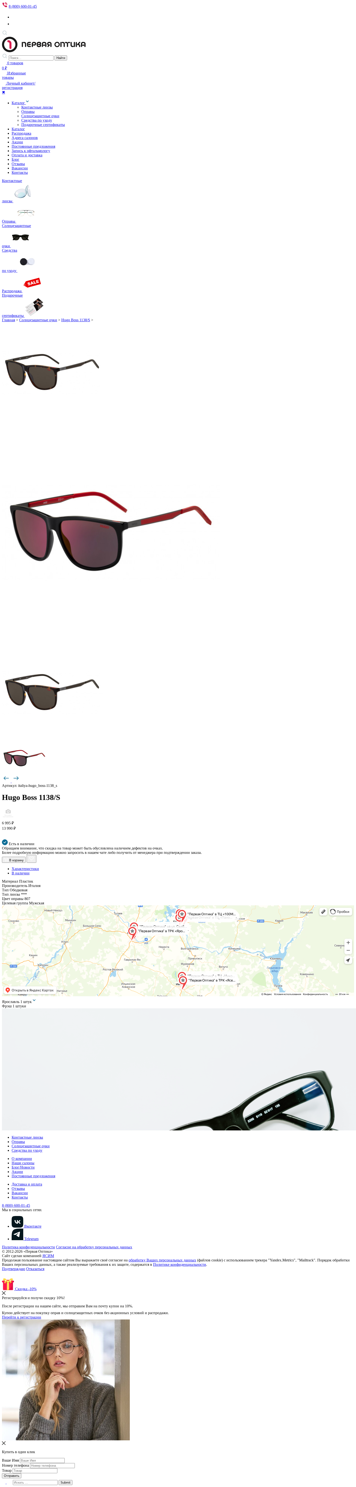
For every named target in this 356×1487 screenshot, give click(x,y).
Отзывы (18, 164)
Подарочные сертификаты (43, 125)
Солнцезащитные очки (40, 116)
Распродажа (21, 133)
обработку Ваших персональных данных (162, 1260)
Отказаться (35, 1269)
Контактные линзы (37, 107)
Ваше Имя (10, 1460)
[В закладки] (31, 859)
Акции (17, 142)
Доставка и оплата (27, 1184)
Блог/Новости (23, 1167)
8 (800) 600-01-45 (23, 6)
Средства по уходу (36, 120)
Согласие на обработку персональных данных (94, 1247)
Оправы (28, 112)
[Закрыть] (4, 1293)
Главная (8, 320)
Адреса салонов (25, 138)
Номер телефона (15, 1465)
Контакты (20, 172)
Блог (15, 159)
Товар (7, 1470)
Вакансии (20, 168)
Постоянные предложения (33, 146)
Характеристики (25, 869)
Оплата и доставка (27, 155)
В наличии (21, 873)
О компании (22, 1159)
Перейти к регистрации (21, 1317)
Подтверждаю (13, 1269)
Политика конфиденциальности (28, 1247)
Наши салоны (23, 1163)
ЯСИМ (48, 1256)
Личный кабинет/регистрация (18, 85)
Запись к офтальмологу (31, 151)
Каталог (19, 103)
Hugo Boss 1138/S (75, 320)
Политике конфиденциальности (179, 1264)
